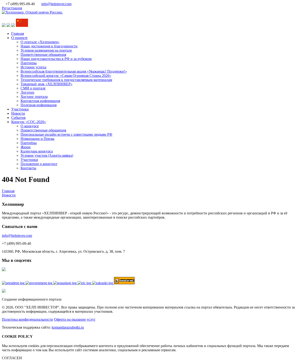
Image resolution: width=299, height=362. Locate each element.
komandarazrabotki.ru (68, 327)
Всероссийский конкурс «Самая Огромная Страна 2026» (66, 76)
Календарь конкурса (37, 151)
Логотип (27, 92)
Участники (20, 109)
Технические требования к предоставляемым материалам (66, 80)
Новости (18, 113)
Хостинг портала (34, 97)
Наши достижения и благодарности (49, 46)
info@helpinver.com (56, 4)
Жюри (26, 147)
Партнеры (29, 63)
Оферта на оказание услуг (75, 319)
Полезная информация (39, 105)
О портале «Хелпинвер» (40, 42)
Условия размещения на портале (46, 50)
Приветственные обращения (43, 55)
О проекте (19, 38)
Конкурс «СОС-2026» (28, 122)
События (18, 118)
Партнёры (29, 143)
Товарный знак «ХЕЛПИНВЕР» (46, 84)
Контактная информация (40, 101)
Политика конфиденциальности (27, 319)
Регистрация (12, 8)
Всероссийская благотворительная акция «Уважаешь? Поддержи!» (74, 71)
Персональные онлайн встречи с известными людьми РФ (66, 134)
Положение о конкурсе (39, 164)
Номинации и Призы (37, 139)
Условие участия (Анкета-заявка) (47, 155)
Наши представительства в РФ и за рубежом (56, 59)
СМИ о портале (33, 88)
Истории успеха (33, 67)
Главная (17, 33)
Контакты (28, 168)
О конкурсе (30, 126)
